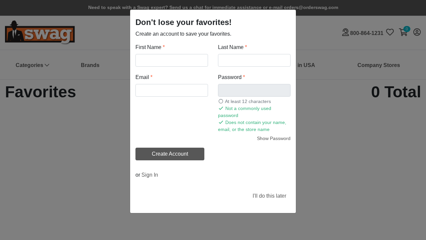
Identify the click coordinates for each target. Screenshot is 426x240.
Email (143, 77)
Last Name (232, 47)
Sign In (149, 175)
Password (231, 77)
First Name (150, 47)
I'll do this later (269, 196)
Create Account (170, 154)
